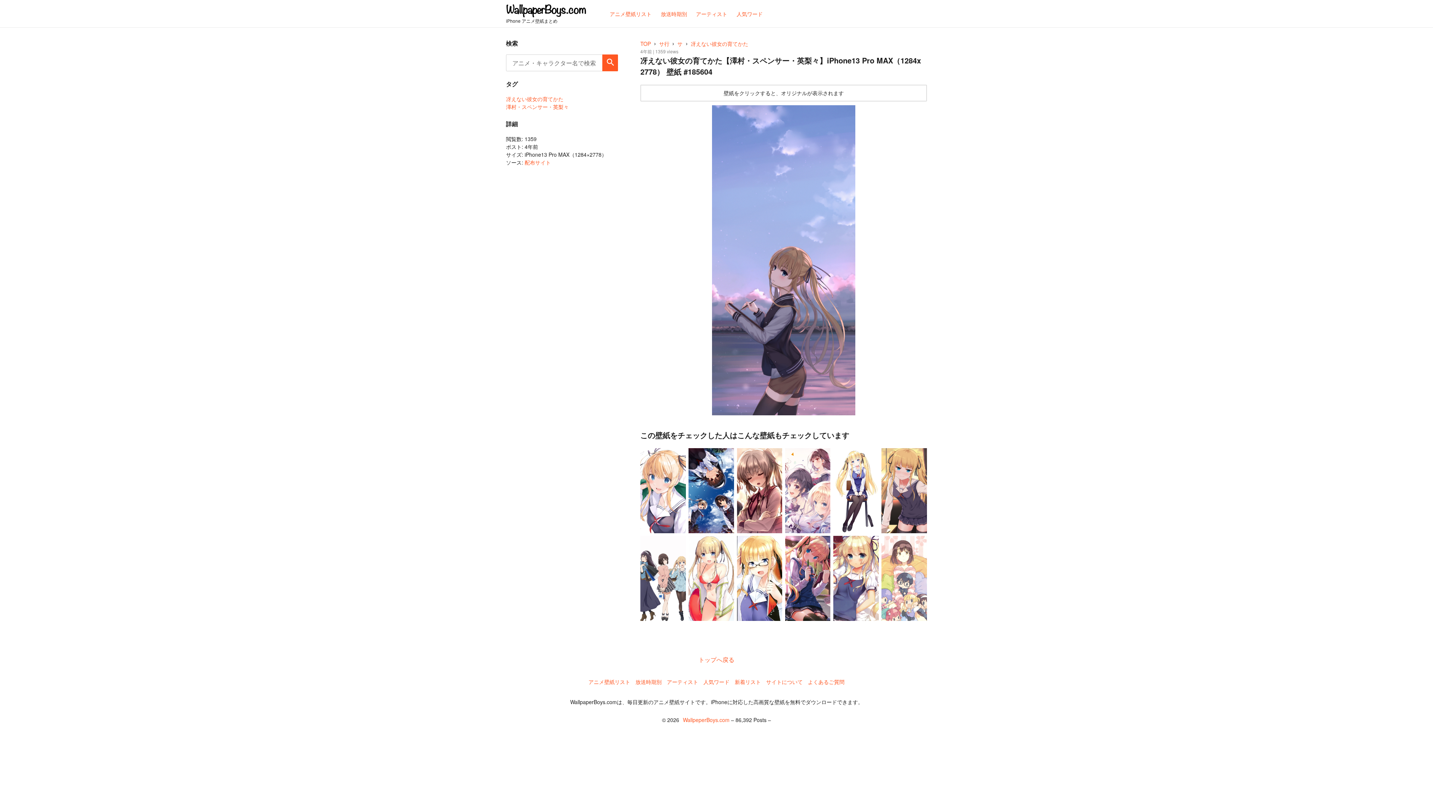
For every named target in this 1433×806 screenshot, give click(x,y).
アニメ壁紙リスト (609, 681)
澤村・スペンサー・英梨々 (537, 106)
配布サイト (538, 162)
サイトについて (784, 681)
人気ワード (716, 681)
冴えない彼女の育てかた (534, 99)
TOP (645, 43)
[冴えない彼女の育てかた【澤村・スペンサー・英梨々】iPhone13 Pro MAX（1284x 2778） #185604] (783, 260)
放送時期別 (649, 681)
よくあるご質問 (826, 681)
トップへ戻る (716, 659)
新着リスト (748, 681)
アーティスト (682, 681)
